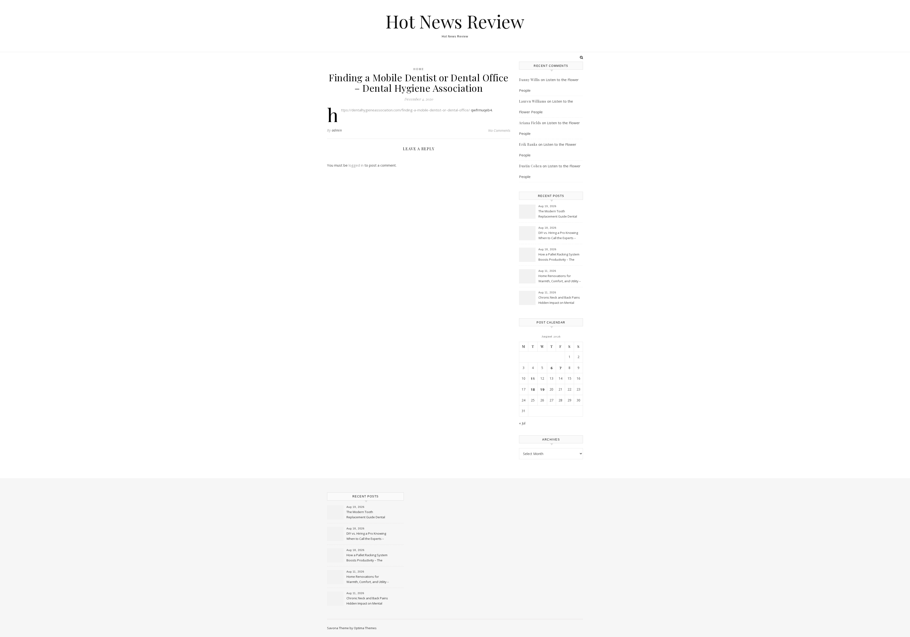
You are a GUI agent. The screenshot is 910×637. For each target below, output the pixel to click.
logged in (356, 165)
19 (542, 389)
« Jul (522, 423)
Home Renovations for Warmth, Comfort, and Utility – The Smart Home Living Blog (559, 279)
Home (418, 69)
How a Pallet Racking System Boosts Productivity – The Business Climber (558, 257)
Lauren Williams (532, 101)
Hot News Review (455, 21)
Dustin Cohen (530, 166)
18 (533, 389)
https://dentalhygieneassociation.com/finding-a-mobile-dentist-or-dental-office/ (405, 110)
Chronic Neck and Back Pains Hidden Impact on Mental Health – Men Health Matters (559, 300)
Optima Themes (365, 628)
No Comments (499, 130)
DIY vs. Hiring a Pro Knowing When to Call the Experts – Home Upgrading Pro (558, 236)
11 (533, 378)
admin (337, 130)
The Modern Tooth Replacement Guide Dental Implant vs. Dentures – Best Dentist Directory (558, 214)
